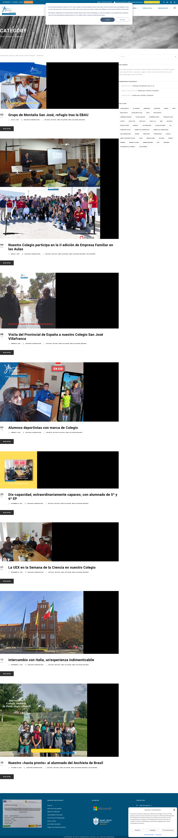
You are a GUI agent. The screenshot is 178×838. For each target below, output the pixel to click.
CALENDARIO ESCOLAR (54, 815)
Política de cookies (149, 834)
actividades (136, 108)
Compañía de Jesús (154, 117)
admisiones (147, 108)
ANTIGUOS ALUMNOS (54, 808)
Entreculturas (124, 125)
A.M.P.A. (49, 805)
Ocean (140, 138)
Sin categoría (90, 254)
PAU (20, 2)
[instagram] (174, 2)
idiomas (137, 134)
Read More (7, 129)
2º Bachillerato (124, 108)
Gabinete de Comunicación (142, 129)
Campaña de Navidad (125, 117)
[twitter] (171, 2)
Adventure (157, 108)
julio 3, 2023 (15, 119)
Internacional (131, 8)
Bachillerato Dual (137, 112)
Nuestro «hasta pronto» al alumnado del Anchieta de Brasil (55, 763)
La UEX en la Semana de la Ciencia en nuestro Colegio (52, 567)
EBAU (161, 121)
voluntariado (143, 146)
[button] (174, 810)
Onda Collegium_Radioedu (76, 119)
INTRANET (6, 2)
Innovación (146, 134)
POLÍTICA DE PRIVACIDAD (55, 818)
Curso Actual (147, 8)
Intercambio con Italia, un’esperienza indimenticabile (51, 660)
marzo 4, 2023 (15, 254)
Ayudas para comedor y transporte (148, 90)
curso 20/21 (142, 121)
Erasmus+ (135, 125)
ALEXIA (15, 2)
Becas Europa (157, 112)
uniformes (166, 142)
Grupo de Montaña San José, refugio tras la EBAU (48, 115)
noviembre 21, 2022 (17, 572)
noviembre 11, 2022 (17, 664)
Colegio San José (140, 117)
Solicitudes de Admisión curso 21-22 (143, 86)
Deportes (49, 432)
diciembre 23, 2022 (16, 503)
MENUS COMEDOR (53, 812)
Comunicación (163, 8)
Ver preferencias (168, 830)
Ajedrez (166, 108)
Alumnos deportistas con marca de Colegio (43, 428)
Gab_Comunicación (125, 134)
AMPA (174, 108)
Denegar (152, 830)
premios (170, 138)
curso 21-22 (153, 121)
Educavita (169, 121)
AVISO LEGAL (51, 821)
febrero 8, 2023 (15, 343)
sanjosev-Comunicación (31, 119)
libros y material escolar (127, 138)
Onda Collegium (62, 119)
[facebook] (163, 2)
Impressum (158, 834)
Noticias (47, 119)
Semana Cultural (134, 142)
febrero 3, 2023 (15, 432)
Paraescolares (150, 138)
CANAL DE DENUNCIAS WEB (56, 827)
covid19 (122, 121)
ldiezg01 (168, 134)
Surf (158, 142)
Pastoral (161, 138)
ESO (170, 125)
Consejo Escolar (168, 117)
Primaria (122, 142)
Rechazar (122, 19)
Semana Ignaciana (148, 142)
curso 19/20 (132, 121)
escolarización (146, 125)
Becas (148, 112)
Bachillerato (124, 112)
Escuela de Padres (160, 125)
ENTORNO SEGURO (53, 824)
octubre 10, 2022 (16, 767)
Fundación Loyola (125, 129)
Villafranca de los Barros (127, 146)
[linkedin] (167, 2)
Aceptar (107, 19)
